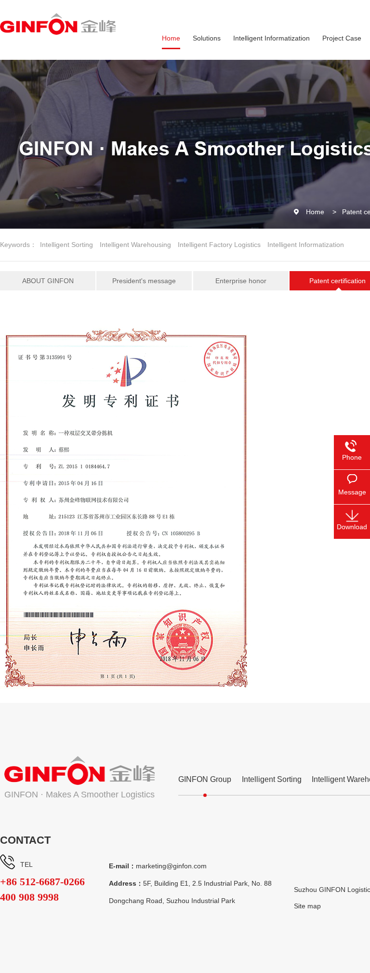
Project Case (341, 38)
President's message (144, 281)
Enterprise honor (240, 281)
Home (171, 38)
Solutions (207, 38)
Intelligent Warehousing (135, 244)
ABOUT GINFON (48, 281)
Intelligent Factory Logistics (219, 244)
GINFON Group (204, 779)
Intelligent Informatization (271, 38)
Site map (307, 906)
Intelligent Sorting (66, 244)
